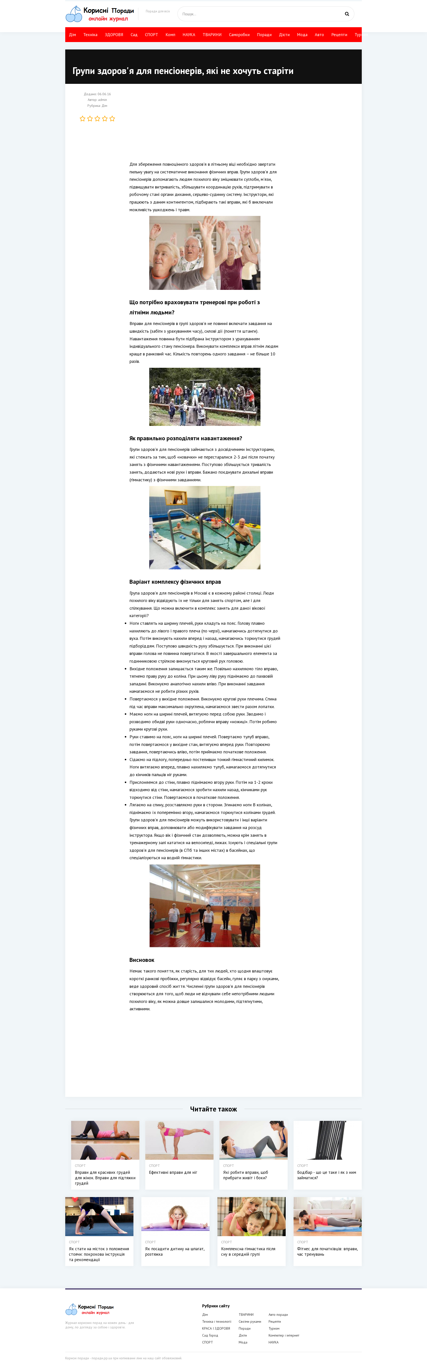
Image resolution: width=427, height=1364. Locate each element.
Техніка (90, 34)
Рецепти (339, 34)
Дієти (284, 34)
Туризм (361, 34)
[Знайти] (347, 14)
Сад (134, 34)
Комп (170, 34)
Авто (319, 34)
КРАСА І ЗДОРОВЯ (216, 1328)
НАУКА (189, 34)
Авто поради (278, 1314)
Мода (302, 34)
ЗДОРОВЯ (114, 34)
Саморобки (239, 34)
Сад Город (210, 1335)
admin (102, 100)
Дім (72, 34)
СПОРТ (151, 34)
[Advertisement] (238, 126)
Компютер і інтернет (284, 1335)
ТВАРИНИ (212, 34)
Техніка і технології (216, 1321)
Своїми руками (250, 1321)
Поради (264, 34)
